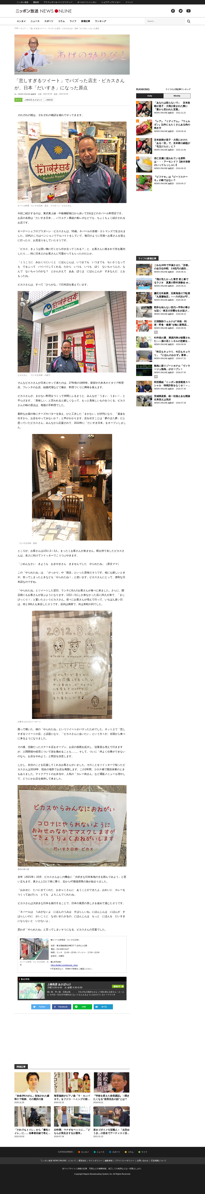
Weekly (177, 96)
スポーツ (48, 21)
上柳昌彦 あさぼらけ (33, 100)
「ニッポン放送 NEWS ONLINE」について (57, 1160)
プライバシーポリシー (124, 1160)
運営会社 (82, 1160)
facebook (173, 11)
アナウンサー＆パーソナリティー (58, 2)
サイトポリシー (95, 1160)
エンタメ (21, 21)
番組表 (36, 2)
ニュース (35, 21)
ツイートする (40, 1006)
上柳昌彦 (49, 100)
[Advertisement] (163, 56)
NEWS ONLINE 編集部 (27, 94)
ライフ (73, 21)
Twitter (181, 11)
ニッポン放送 (22, 2)
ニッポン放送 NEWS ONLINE (49, 11)
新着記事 (85, 21)
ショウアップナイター (111, 2)
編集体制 (108, 1160)
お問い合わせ (142, 1160)
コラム (61, 21)
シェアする (61, 1006)
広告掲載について (158, 1160)
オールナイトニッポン (87, 2)
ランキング (100, 21)
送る (82, 1006)
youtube (188, 11)
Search (189, 21)
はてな (103, 1006)
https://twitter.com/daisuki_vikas (64, 965)
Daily (150, 96)
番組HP (118, 985)
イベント (129, 2)
